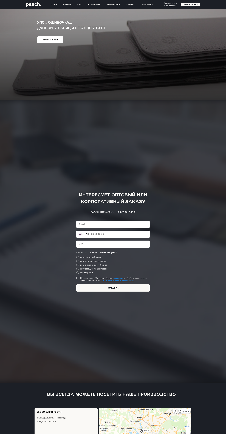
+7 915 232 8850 (170, 6)
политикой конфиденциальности (118, 280)
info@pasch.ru (170, 3)
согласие (118, 278)
